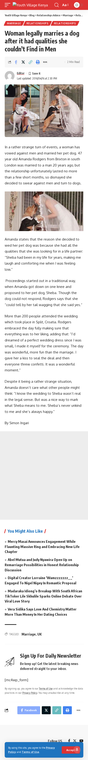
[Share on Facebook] (16, 62)
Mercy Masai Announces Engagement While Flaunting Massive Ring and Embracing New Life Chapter (42, 546)
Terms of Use (30, 751)
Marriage (14, 23)
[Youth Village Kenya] (30, 5)
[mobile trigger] (9, 5)
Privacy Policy (29, 692)
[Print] (37, 62)
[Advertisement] (44, 475)
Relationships (38, 23)
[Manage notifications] (77, 749)
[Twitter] (75, 741)
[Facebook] (69, 741)
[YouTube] (81, 741)
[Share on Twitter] (23, 62)
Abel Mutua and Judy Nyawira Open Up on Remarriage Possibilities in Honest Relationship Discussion (42, 564)
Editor (20, 73)
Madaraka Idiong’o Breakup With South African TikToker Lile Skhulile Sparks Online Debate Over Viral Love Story (43, 596)
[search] (56, 5)
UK (39, 634)
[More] (45, 62)
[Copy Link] (30, 62)
